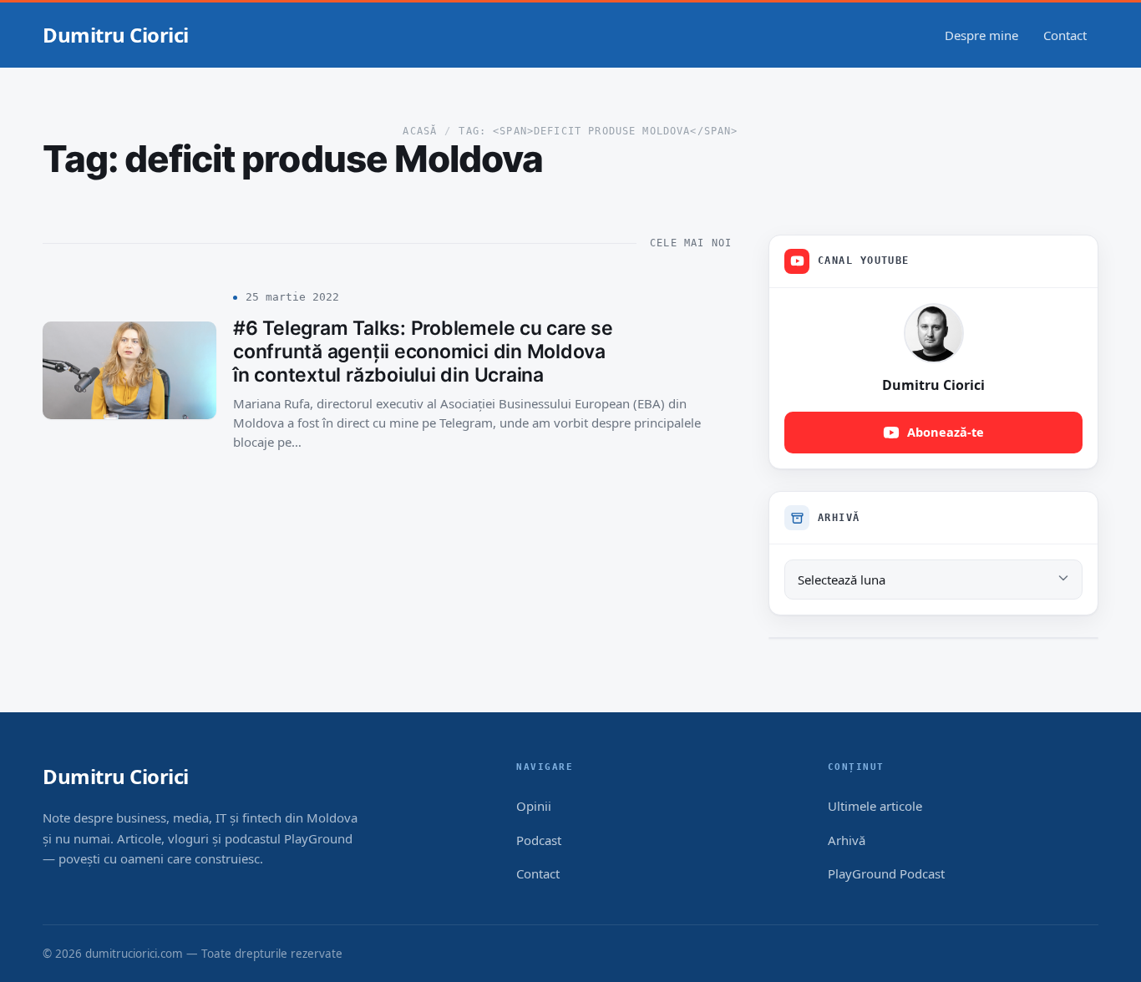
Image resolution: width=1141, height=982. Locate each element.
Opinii (533, 805)
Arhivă (846, 840)
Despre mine (981, 35)
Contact (1065, 35)
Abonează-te (945, 431)
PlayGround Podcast (886, 873)
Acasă (420, 131)
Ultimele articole (875, 805)
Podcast (538, 840)
